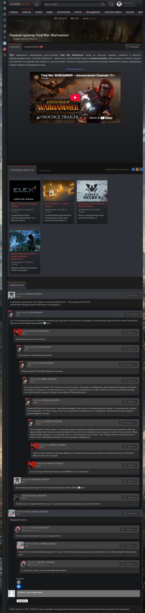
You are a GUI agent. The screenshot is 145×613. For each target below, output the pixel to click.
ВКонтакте (5, 43)
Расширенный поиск (5, 55)
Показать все (45, 171)
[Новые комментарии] (36, 4)
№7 (23, 482)
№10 (24, 498)
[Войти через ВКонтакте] (19, 586)
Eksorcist (20, 313)
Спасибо (134, 47)
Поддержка (5, 37)
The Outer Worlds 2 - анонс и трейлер (56, 205)
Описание (15, 47)
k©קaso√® (26, 528)
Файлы (38, 12)
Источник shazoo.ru (75, 69)
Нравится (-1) (129, 365)
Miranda (92, 19)
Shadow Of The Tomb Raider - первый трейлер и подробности (23, 256)
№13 (38, 424)
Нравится (134, 296)
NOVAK (25, 496)
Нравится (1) (133, 514)
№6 (23, 334)
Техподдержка (93, 12)
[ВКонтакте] (133, 169)
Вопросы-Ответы (113, 12)
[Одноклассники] (137, 169)
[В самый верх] (141, 609)
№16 (41, 448)
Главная (13, 12)
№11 (33, 382)
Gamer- (20, 4)
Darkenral (26, 331)
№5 (18, 315)
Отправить (22, 601)
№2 (23, 530)
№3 (26, 546)
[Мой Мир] (141, 169)
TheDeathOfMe (23, 512)
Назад (10, 39)
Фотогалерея (63, 12)
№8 (26, 350)
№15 (38, 466)
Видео (50, 12)
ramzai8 (20, 294)
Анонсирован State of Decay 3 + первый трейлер (92, 205)
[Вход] (19, 582)
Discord (130, 12)
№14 (19, 297)
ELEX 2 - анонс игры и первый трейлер (24, 205)
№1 (18, 514)
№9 (29, 366)
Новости (26, 12)
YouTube (5, 49)
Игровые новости (20, 39)
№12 (36, 403)
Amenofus (26, 480)
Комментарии (33, 47)
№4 (29, 565)
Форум (77, 12)
